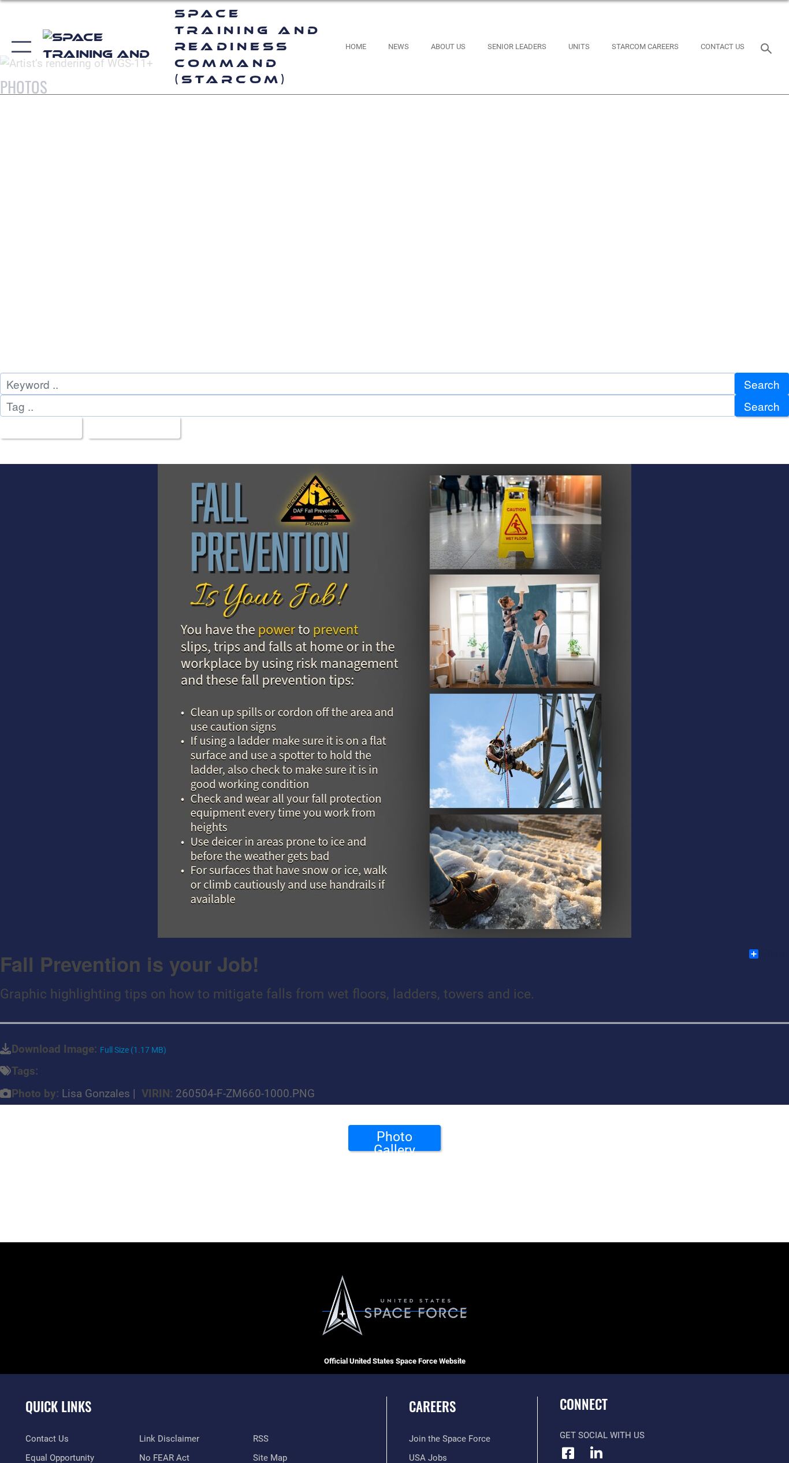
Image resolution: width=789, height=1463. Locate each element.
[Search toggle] (768, 47)
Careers (432, 1406)
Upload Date (129, 428)
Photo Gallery (394, 1140)
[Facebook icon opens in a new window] (568, 1453)
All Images (36, 428)
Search (762, 384)
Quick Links (58, 1406)
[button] (19, 47)
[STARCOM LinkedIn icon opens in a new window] (596, 1453)
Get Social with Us (602, 1435)
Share (774, 954)
